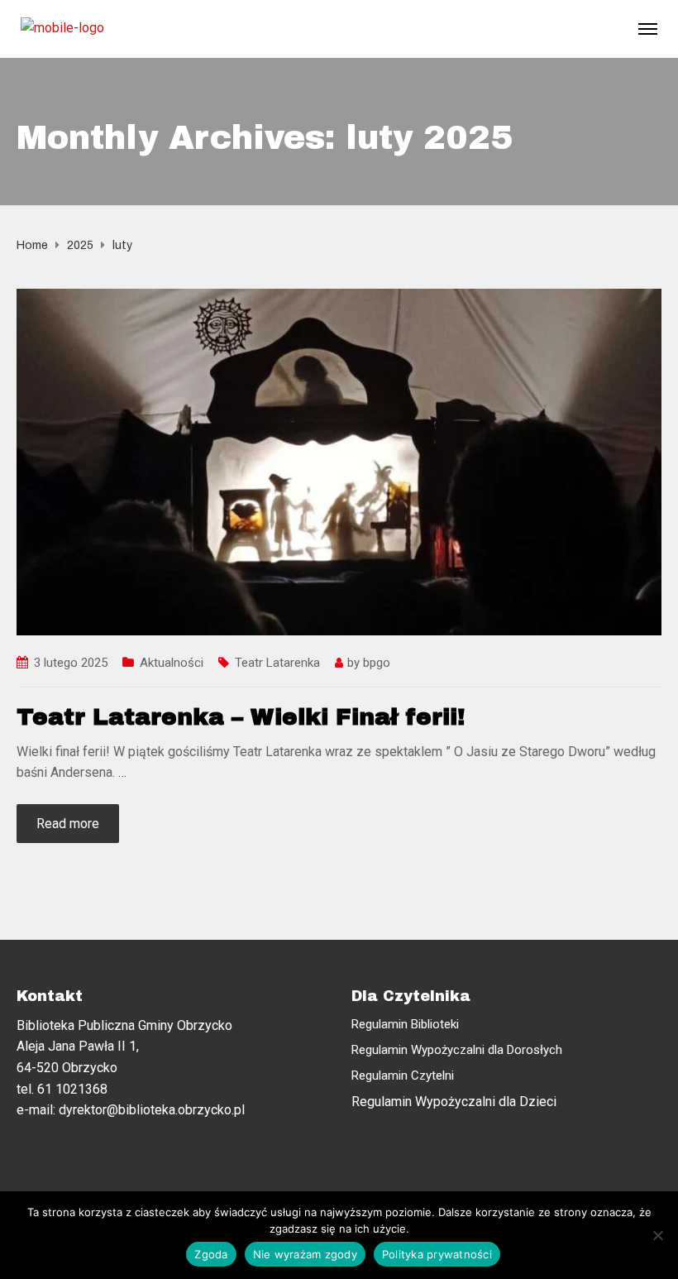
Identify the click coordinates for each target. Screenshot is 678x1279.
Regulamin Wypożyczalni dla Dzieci (453, 1101)
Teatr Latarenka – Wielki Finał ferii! (241, 717)
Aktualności (171, 662)
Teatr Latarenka (277, 662)
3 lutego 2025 (70, 662)
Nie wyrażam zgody (305, 1254)
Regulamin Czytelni (402, 1075)
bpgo (376, 662)
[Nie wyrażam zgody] (657, 1235)
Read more (67, 823)
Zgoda (210, 1254)
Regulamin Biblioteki (405, 1024)
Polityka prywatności (437, 1254)
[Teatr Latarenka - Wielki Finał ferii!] (339, 461)
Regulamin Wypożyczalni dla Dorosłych (456, 1049)
